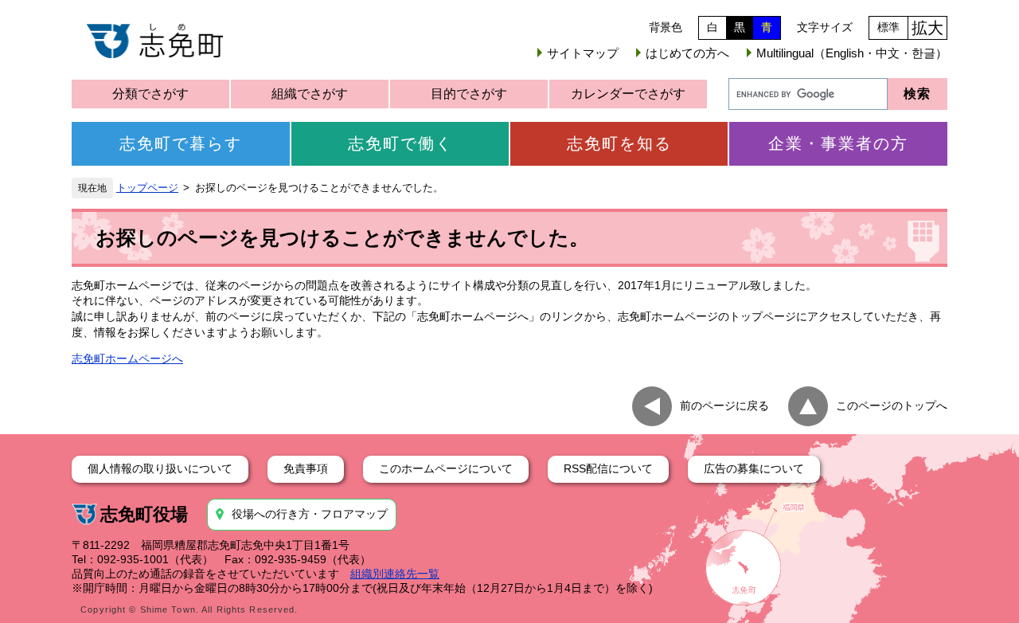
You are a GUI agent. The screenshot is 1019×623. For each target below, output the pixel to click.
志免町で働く (400, 143)
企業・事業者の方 (838, 143)
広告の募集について (754, 468)
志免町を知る (619, 143)
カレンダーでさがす (628, 93)
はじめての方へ (687, 53)
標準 (888, 27)
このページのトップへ (891, 405)
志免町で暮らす (180, 143)
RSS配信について (608, 468)
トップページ (147, 188)
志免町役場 (144, 514)
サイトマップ (583, 53)
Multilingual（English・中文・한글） (851, 53)
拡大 (927, 28)
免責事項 (305, 468)
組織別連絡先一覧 (394, 573)
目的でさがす (469, 93)
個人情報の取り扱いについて (160, 468)
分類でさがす (150, 93)
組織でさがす (309, 93)
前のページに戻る (724, 405)
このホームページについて (446, 468)
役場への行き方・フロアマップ (310, 513)
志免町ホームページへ (127, 358)
